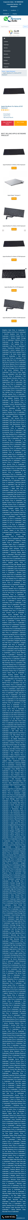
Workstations (7, 51)
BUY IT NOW (20, 122)
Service (5, 10)
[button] (3, 230)
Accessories (7, 57)
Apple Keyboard (10, 71)
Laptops (6, 41)
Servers (6, 47)
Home (3, 71)
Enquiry (15, 13)
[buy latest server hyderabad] (16, 1215)
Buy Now (14, 168)
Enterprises (6, 63)
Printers (6, 60)
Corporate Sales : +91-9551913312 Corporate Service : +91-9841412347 (14, 4)
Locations (13, 10)
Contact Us (6, 13)
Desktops (6, 44)
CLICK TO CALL (9, 1217)
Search (25, 26)
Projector (6, 66)
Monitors (6, 54)
